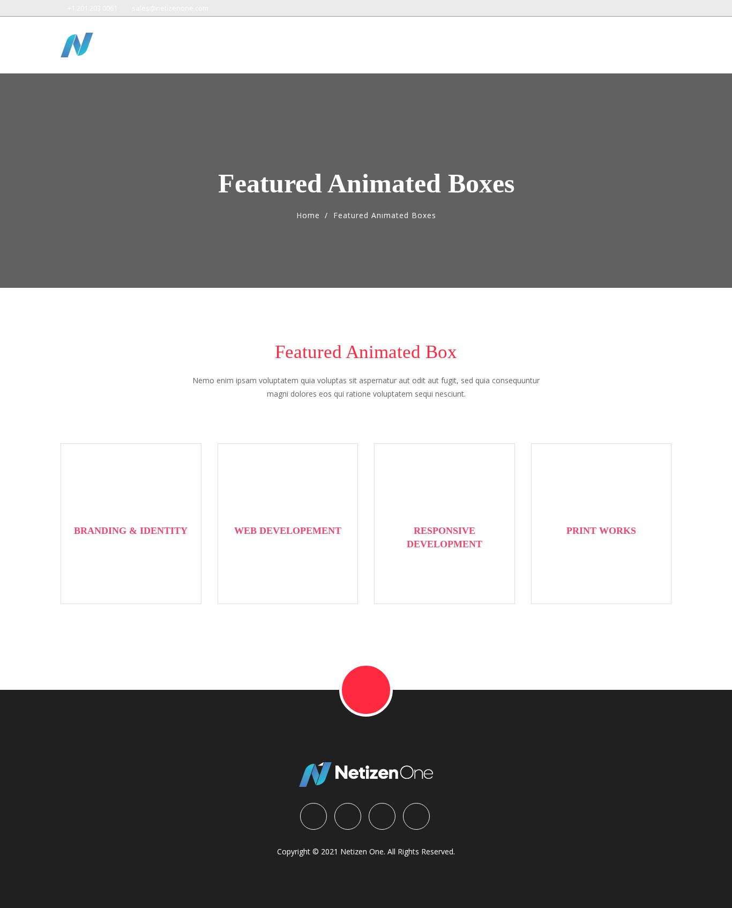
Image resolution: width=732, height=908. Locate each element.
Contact (657, 41)
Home (308, 215)
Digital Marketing (480, 41)
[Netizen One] (128, 45)
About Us (612, 41)
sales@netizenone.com (169, 8)
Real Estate (553, 41)
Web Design (406, 41)
